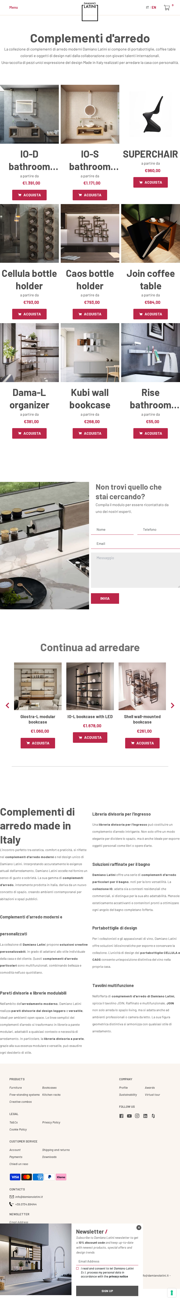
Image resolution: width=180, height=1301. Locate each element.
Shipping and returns (56, 1150)
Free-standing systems (24, 1094)
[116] (171, 1292)
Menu (13, 7)
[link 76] (146, 1117)
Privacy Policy (51, 1122)
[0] (168, 7)
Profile (123, 1087)
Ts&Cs (13, 1122)
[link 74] (130, 1117)
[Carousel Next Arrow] (172, 705)
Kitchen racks (51, 1094)
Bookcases (49, 1087)
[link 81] (139, 1228)
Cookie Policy (18, 1129)
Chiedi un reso (18, 1164)
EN (154, 7)
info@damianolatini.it (29, 1197)
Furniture (15, 1087)
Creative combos (20, 1102)
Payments (15, 1157)
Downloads (49, 1157)
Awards (150, 1087)
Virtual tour (152, 1094)
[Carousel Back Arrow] (7, 705)
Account (15, 1150)
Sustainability (128, 1094)
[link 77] (154, 1117)
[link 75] (138, 1117)
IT (148, 7)
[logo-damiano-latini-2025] (90, 11)
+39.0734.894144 (26, 1204)
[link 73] (122, 1117)
